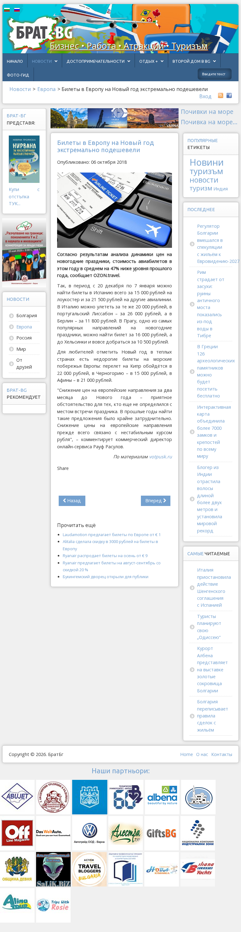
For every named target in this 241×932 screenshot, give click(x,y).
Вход (205, 96)
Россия (24, 338)
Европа (24, 327)
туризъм (206, 171)
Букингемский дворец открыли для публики (105, 576)
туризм (201, 188)
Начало (15, 61)
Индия (220, 189)
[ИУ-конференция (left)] (24, 252)
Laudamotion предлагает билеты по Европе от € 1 (112, 534)
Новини (207, 162)
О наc (202, 754)
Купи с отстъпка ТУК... (24, 196)
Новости (42, 61)
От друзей (24, 363)
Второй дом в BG (191, 61)
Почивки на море (207, 111)
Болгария (26, 315)
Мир (21, 349)
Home (186, 754)
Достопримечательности (96, 61)
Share (63, 468)
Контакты (221, 754)
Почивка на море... (209, 122)
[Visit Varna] (115, 118)
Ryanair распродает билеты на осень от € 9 (105, 555)
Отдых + (148, 61)
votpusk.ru (160, 457)
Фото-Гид (18, 75)
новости (204, 180)
